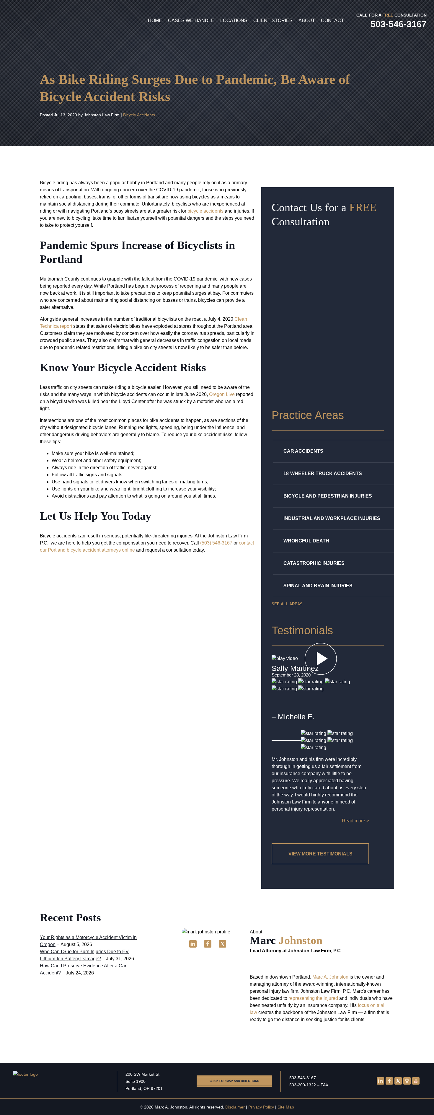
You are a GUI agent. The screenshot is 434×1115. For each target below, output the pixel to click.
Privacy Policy (261, 1107)
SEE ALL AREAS (287, 604)
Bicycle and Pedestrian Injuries (327, 495)
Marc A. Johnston (330, 976)
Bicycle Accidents (139, 115)
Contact (332, 20)
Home (155, 20)
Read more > (355, 820)
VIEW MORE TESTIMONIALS (320, 853)
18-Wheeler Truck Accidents (322, 473)
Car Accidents (303, 451)
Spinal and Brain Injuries (318, 585)
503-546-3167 (302, 1077)
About (306, 20)
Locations (233, 20)
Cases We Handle (191, 20)
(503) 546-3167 (216, 542)
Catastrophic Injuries (314, 563)
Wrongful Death (306, 540)
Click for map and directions (234, 1081)
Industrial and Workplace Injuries (331, 518)
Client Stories (273, 20)
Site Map (286, 1107)
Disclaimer (235, 1107)
